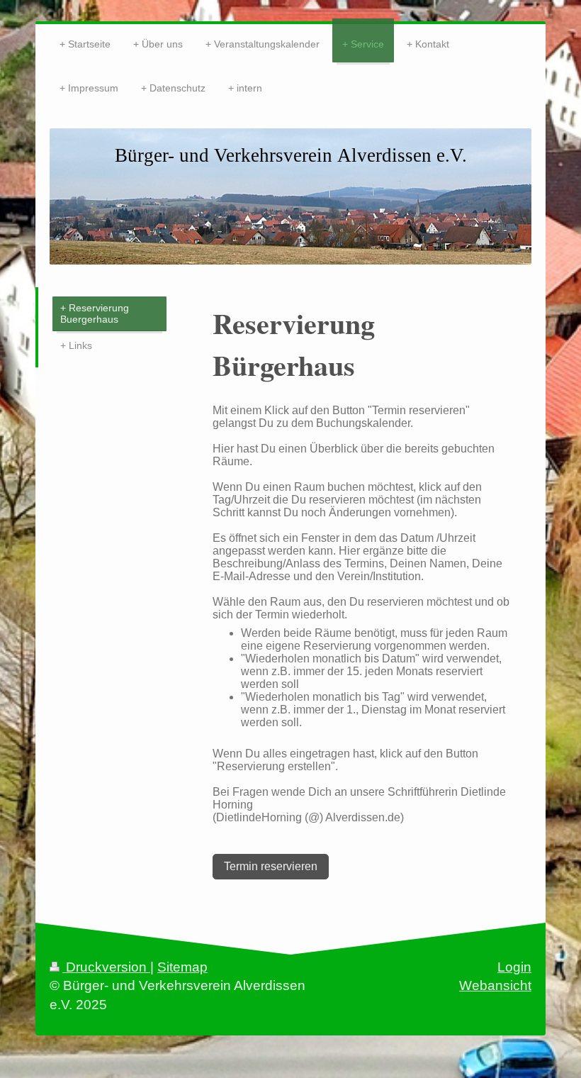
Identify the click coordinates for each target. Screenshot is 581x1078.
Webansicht (495, 985)
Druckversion (106, 967)
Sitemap (182, 967)
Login (514, 967)
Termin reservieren (270, 866)
